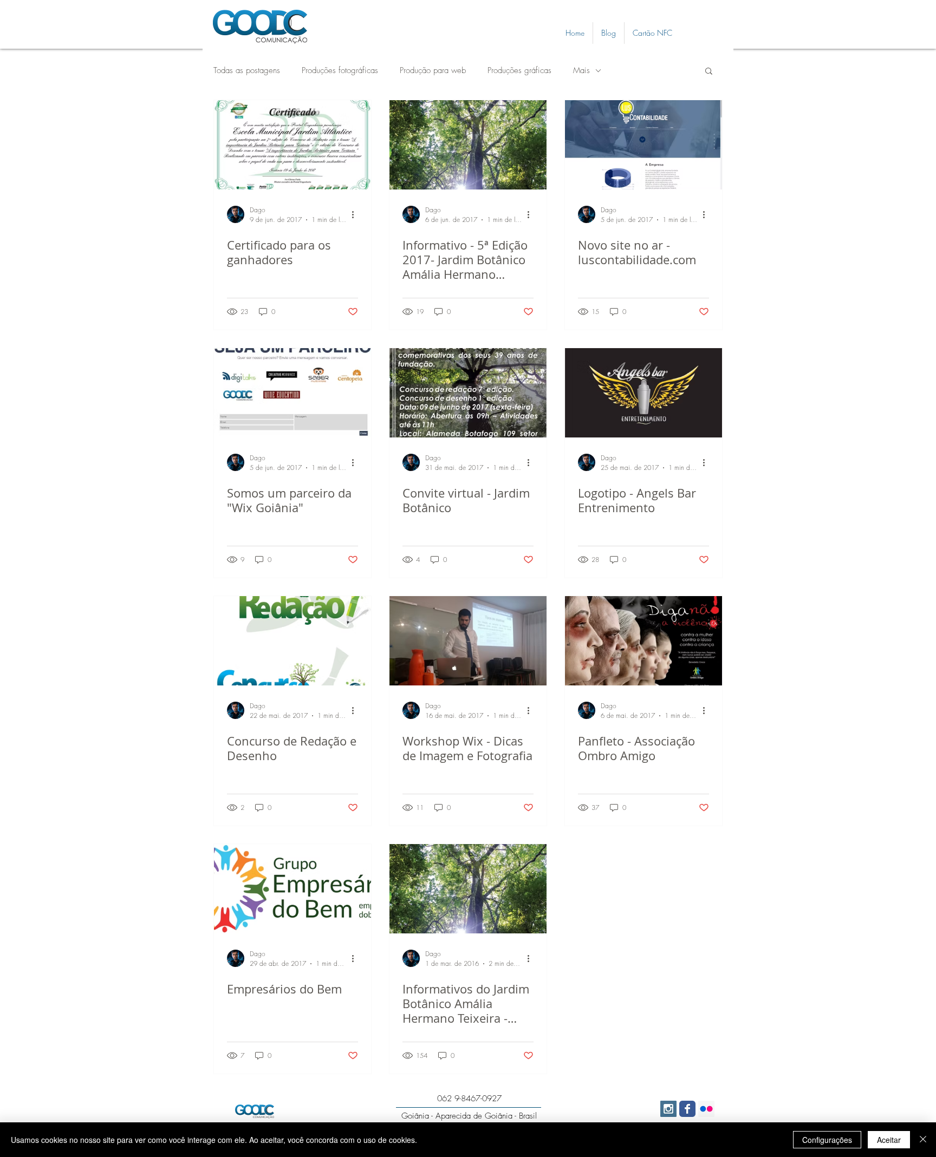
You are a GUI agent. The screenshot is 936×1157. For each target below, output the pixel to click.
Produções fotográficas (340, 70)
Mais (581, 70)
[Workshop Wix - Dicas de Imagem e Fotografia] (468, 640)
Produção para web (433, 70)
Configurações (827, 1139)
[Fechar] (922, 1139)
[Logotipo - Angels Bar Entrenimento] (643, 392)
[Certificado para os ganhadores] (292, 144)
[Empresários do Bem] (292, 888)
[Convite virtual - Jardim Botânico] (468, 392)
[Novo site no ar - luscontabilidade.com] (643, 144)
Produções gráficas (519, 70)
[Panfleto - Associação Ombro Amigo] (643, 640)
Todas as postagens (246, 70)
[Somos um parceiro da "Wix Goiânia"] (292, 392)
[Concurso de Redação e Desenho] (292, 640)
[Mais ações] (356, 214)
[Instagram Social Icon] (668, 1109)
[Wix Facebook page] (687, 1109)
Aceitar (889, 1139)
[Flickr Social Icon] (706, 1109)
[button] (709, 71)
